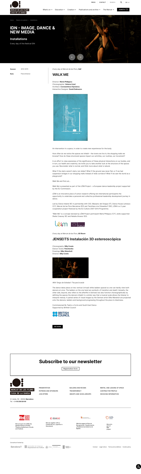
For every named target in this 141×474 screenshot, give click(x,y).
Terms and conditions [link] (114, 447)
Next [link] (80, 57)
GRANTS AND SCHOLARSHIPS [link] (80, 394)
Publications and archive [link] (88, 10)
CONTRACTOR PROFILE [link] (108, 391)
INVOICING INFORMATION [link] (109, 394)
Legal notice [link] (103, 447)
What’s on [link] (47, 10)
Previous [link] (72, 57)
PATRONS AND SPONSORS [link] (48, 391)
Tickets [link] (122, 9)
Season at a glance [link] (22, 20)
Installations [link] (33, 20)
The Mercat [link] (107, 10)
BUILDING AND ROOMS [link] (78, 388)
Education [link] (59, 10)
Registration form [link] (70, 369)
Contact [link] (95, 447)
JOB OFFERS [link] (43, 394)
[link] (138, 466)
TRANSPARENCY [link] (75, 391)
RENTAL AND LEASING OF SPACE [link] (112, 388)
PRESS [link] (93, 2)
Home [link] (12, 20)
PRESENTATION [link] (44, 388)
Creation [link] (70, 10)
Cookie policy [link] (127, 447)
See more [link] (57, 326)
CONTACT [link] (102, 2)
